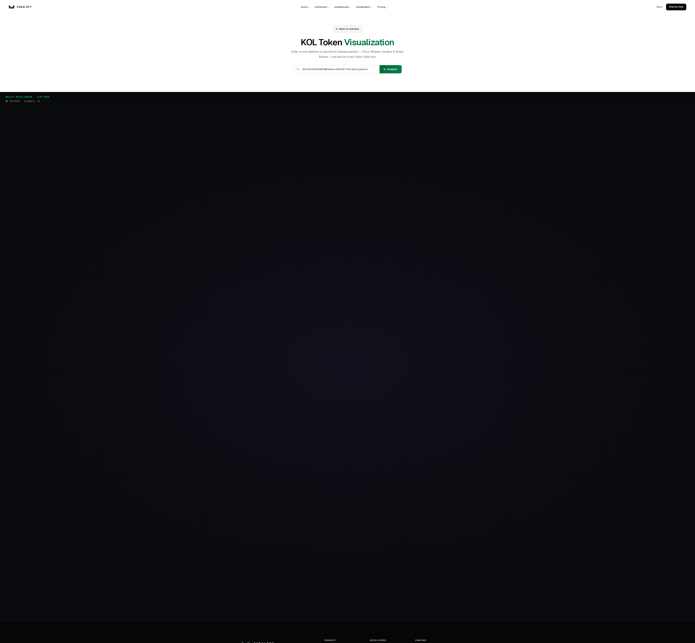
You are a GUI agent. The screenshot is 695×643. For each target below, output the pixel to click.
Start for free (676, 6)
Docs (659, 6)
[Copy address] (39, 101)
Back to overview (349, 28)
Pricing (381, 7)
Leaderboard (341, 7)
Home (304, 7)
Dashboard (321, 7)
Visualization (363, 7)
